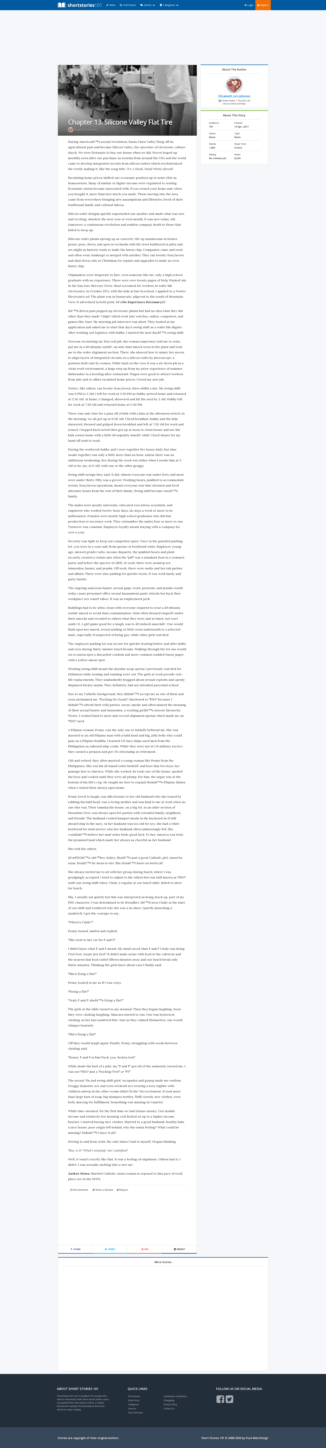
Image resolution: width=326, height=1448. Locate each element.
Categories (133, 1404)
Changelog (169, 1400)
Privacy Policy (170, 1404)
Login (250, 5)
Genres (132, 1408)
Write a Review (104, 1189)
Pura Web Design (257, 1438)
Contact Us (169, 1408)
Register (264, 5)
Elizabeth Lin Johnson (85, 129)
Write (112, 5)
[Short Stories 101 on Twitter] (229, 1399)
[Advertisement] (163, 37)
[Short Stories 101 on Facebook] (220, 1399)
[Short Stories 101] (79, 5)
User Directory (135, 1412)
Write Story (133, 1400)
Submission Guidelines (175, 1396)
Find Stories (129, 5)
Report (124, 1189)
